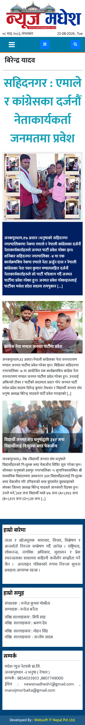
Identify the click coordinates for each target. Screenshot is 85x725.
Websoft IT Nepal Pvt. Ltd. (54, 720)
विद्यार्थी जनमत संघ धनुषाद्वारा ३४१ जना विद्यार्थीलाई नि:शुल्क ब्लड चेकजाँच (34, 443)
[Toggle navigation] (12, 44)
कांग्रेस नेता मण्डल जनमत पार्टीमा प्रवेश (33, 346)
